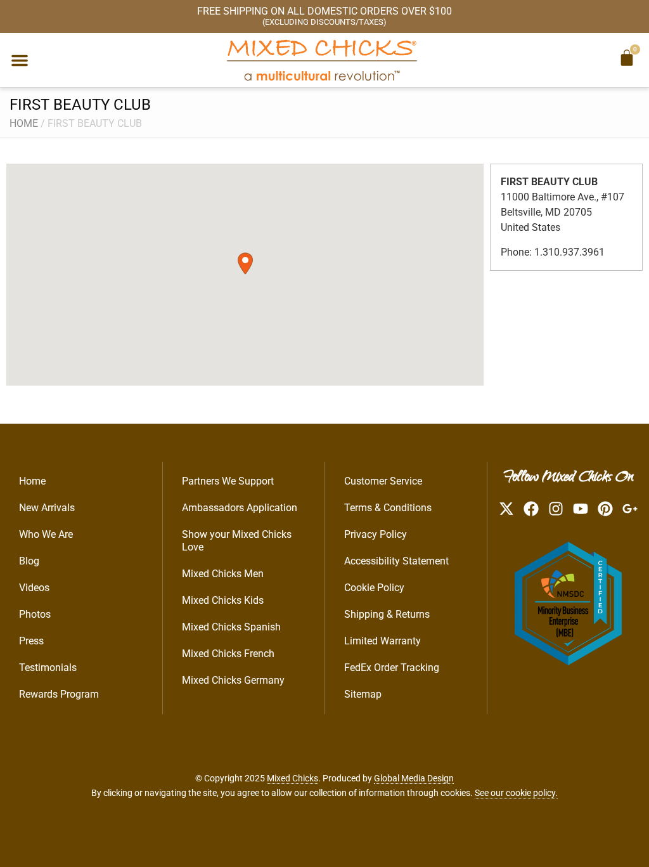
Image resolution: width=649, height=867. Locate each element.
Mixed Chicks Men (223, 574)
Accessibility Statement (396, 561)
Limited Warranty (382, 641)
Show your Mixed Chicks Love (237, 540)
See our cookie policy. (516, 793)
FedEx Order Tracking (391, 668)
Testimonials (48, 668)
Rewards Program (59, 694)
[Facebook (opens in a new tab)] (531, 508)
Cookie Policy (374, 588)
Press (31, 641)
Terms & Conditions (388, 508)
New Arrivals (47, 508)
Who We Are (46, 534)
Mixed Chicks (292, 778)
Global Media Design (414, 778)
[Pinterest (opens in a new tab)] (605, 508)
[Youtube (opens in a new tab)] (580, 508)
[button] (19, 60)
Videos (34, 588)
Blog (29, 561)
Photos (35, 614)
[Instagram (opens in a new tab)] (555, 508)
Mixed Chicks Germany (233, 680)
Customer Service (383, 481)
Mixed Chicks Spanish (231, 627)
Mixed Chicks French (228, 654)
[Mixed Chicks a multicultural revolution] (322, 60)
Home (24, 123)
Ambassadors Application (239, 508)
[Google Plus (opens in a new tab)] (630, 508)
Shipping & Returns (387, 614)
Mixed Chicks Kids (223, 600)
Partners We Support (228, 481)
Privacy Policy (375, 534)
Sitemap (363, 694)
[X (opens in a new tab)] (506, 508)
